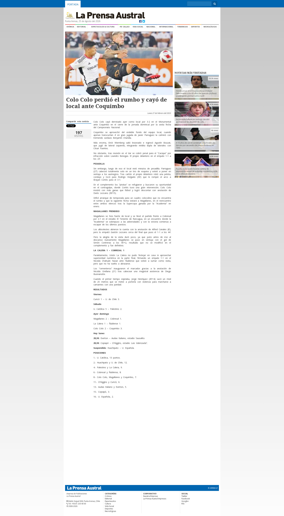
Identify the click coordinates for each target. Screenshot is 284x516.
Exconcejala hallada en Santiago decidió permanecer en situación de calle (192, 120)
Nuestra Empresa (150, 496)
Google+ (185, 501)
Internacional (166, 27)
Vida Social (138, 27)
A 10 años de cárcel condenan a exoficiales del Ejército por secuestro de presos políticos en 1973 (195, 145)
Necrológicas (210, 27)
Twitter (184, 496)
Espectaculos (110, 501)
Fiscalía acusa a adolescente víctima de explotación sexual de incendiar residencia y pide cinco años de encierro (196, 171)
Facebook (185, 498)
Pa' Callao (124, 27)
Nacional (150, 27)
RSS (182, 503)
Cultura (108, 503)
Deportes (195, 27)
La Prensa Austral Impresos (154, 498)
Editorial (81, 27)
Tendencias (182, 27)
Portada (72, 4)
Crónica (70, 27)
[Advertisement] (118, 409)
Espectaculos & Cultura (102, 27)
